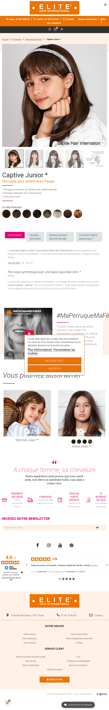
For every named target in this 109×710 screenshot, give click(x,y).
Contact (70, 19)
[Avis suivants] (107, 565)
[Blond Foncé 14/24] (90, 441)
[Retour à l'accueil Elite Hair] (54, 600)
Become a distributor (78, 665)
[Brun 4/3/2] (37, 214)
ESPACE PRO (55, 679)
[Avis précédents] (27, 565)
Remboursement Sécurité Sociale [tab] (58, 237)
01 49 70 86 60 (68, 615)
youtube (60, 545)
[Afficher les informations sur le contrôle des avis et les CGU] (22, 572)
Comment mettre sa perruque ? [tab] (88, 237)
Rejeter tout (54, 360)
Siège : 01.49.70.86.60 (19, 19)
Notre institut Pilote (79, 634)
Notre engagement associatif (79, 638)
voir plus (94, 565)
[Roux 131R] (67, 214)
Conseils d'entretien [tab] (35, 237)
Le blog (79, 643)
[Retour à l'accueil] (54, 8)
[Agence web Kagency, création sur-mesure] (102, 693)
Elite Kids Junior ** (27, 440)
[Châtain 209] (16, 214)
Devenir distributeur (87, 19)
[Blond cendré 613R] (57, 214)
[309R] (78, 214)
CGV (78, 657)
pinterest (71, 545)
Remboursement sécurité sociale (30, 657)
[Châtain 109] (6, 214)
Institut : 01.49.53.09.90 (47, 19)
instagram (49, 545)
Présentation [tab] (15, 235)
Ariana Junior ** (82, 446)
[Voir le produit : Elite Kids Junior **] (27, 413)
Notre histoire (30, 634)
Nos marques (30, 643)
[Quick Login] (60, 29)
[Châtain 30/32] (27, 214)
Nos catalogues (30, 638)
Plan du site (31, 661)
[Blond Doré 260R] (47, 214)
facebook (37, 545)
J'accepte (54, 368)
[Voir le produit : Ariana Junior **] (81, 413)
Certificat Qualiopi (54, 669)
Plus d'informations (40, 349)
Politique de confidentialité (78, 661)
